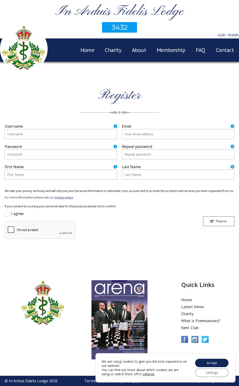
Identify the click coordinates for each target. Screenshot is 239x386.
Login (221, 35)
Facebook (184, 339)
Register (233, 35)
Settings (212, 372)
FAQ (200, 50)
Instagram (194, 339)
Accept (212, 363)
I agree (17, 213)
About (139, 50)
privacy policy (64, 197)
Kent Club (189, 327)
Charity (113, 50)
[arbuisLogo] (24, 49)
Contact (225, 50)
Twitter (205, 339)
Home (87, 50)
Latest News (192, 306)
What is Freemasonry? (200, 320)
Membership (171, 50)
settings (149, 374)
